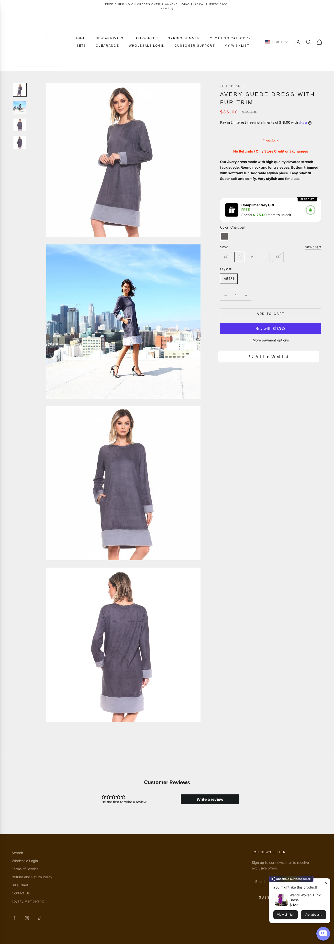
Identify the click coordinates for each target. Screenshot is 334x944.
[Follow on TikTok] (39, 918)
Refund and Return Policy (32, 877)
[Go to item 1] (20, 90)
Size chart (313, 247)
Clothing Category (230, 38)
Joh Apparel (233, 86)
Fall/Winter (146, 38)
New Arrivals (110, 38)
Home (80, 38)
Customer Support (195, 45)
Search (17, 853)
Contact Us (21, 893)
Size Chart (20, 885)
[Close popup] (326, 883)
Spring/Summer (184, 38)
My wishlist (237, 45)
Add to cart (271, 314)
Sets (81, 45)
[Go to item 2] (20, 107)
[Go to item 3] (20, 125)
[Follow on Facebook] (14, 918)
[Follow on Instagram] (26, 918)
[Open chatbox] (323, 934)
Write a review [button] (210, 799)
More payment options (271, 340)
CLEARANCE (107, 45)
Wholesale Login (147, 45)
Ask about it (313, 914)
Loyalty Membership (28, 901)
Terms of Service (25, 869)
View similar (285, 914)
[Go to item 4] (20, 142)
